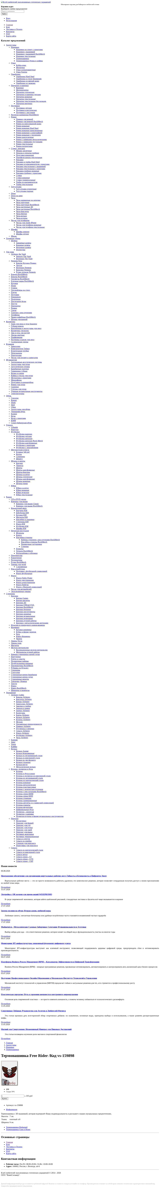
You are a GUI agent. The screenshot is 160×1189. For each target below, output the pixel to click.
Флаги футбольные (24, 573)
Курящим (10, 344)
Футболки (15, 432)
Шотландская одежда (20, 450)
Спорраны (20, 456)
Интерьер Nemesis (23, 268)
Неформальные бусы (25, 809)
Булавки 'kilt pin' (23, 452)
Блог (8, 27)
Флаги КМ (20, 524)
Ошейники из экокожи (25, 83)
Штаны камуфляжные (25, 479)
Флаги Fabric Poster (24, 578)
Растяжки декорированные (27, 836)
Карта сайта (11, 36)
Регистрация (11, 20)
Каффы (14, 747)
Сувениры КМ (22, 522)
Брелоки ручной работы (26, 621)
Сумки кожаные (23, 178)
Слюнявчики (21, 567)
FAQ (8, 34)
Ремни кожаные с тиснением (28, 135)
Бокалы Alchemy (23, 697)
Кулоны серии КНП (24, 796)
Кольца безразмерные (25, 753)
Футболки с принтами (25, 445)
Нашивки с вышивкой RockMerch (30, 54)
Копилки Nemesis (23, 270)
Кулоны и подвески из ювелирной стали (33, 776)
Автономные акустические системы (26, 362)
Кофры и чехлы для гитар (22, 376)
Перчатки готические (25, 92)
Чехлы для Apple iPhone (26, 223)
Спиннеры (15, 670)
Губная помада (17, 326)
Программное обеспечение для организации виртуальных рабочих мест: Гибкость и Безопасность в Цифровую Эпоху (54, 876)
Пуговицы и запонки (25, 729)
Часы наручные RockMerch (27, 205)
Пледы (14, 292)
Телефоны (15, 315)
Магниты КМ (22, 517)
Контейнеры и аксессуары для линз (26, 328)
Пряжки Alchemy (23, 726)
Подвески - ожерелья (25, 812)
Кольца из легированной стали (29, 756)
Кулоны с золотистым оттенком (29, 789)
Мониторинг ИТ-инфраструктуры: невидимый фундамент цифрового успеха (36, 943)
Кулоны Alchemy (23, 720)
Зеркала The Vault (23, 256)
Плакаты (20, 549)
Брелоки (14, 596)
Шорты (19, 468)
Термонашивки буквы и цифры (29, 61)
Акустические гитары (20, 367)
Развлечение (16, 558)
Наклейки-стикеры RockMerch (34, 542)
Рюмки (14, 308)
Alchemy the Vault (18, 254)
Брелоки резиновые (24, 618)
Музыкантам (11, 360)
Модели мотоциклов (20, 648)
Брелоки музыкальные (25, 616)
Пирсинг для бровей (25, 823)
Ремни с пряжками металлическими (31, 139)
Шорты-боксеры (23, 472)
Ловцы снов (16, 643)
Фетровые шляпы (23, 247)
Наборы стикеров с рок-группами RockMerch (40, 540)
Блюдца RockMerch (19, 274)
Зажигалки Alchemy (24, 704)
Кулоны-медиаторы (24, 807)
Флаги (13, 576)
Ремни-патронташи (24, 146)
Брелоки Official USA (25, 605)
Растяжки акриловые (25, 834)
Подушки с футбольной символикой (31, 571)
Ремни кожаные (23, 126)
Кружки (14, 283)
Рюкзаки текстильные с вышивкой (31, 166)
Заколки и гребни (23, 706)
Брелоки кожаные (23, 614)
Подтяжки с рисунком (25, 112)
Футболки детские (24, 436)
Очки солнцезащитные (26, 70)
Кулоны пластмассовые (26, 787)
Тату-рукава (16, 187)
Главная (9, 25)
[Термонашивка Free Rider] (9, 1085)
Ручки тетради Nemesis (26, 272)
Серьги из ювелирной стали (28, 852)
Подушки (15, 295)
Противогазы (16, 555)
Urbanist (14, 427)
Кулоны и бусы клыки (25, 774)
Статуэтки (15, 672)
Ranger (14, 400)
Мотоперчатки (22, 90)
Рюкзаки (19, 160)
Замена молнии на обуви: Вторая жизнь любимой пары (26, 911)
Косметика (10, 322)
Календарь (20, 713)
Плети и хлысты (18, 659)
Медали (19, 722)
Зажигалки (15, 346)
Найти (4, 14)
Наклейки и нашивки (25, 519)
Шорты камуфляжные (25, 470)
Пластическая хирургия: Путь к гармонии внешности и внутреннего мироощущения (39, 994)
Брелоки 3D (21, 603)
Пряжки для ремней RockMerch (29, 121)
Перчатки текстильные (26, 99)
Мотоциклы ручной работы (28, 652)
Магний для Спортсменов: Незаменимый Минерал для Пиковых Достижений (36, 1029)
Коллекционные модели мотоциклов (32, 650)
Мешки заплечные (24, 151)
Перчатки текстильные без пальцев (31, 101)
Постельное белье (18, 301)
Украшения (11, 693)
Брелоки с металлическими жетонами (32, 623)
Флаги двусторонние (25, 580)
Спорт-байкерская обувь (21, 423)
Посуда (14, 304)
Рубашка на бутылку (19, 668)
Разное (9, 497)
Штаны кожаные (23, 481)
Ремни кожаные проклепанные (29, 130)
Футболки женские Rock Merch (29, 441)
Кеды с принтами (18, 418)
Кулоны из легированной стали (29, 778)
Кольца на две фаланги (26, 760)
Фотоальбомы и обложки (27, 553)
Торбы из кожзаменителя (26, 182)
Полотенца (15, 299)
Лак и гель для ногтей (20, 333)
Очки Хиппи (21, 72)
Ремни (13, 117)
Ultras (13, 407)
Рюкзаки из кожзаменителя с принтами (33, 164)
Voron (13, 744)
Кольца (14, 749)
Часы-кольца (21, 216)
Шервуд (19, 459)
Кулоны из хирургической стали (30, 780)
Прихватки (15, 306)
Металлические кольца (26, 767)
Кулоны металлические (26, 785)
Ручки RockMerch (18, 562)
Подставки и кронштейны (22, 382)
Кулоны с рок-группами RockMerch (31, 792)
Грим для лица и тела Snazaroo (24, 324)
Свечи (13, 310)
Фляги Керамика (23, 636)
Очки (13, 63)
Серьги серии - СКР (24, 861)
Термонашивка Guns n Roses (18, 1129)
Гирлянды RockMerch (20, 279)
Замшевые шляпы (23, 243)
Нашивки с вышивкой (25, 52)
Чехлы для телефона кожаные (28, 225)
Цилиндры (20, 250)
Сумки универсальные (25, 180)
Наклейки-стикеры (24, 537)
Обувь (8, 396)
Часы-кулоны (21, 218)
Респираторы (16, 560)
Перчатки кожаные (24, 97)
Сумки (19, 175)
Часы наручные (22, 202)
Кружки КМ (21, 515)
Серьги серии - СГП (24, 859)
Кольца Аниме (22, 751)
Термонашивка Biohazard (16, 1127)
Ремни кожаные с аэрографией (29, 133)
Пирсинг (15, 818)
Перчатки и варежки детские (28, 94)
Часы (13, 198)
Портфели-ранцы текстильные (29, 157)
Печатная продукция (20, 531)
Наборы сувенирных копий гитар (25, 654)
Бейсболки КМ (22, 513)
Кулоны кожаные (23, 783)
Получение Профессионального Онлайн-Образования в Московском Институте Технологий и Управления (49, 978)
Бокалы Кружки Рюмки (26, 263)
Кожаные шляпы (23, 245)
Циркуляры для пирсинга (27, 845)
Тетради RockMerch (24, 551)
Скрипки (15, 387)
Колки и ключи (17, 373)
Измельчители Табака (20, 349)
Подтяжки (15, 106)
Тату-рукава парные (24, 191)
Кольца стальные (23, 762)
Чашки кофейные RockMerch (23, 317)
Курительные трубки (20, 351)
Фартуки (14, 429)
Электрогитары (17, 394)
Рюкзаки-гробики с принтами (29, 173)
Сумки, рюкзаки (18, 148)
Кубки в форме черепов (26, 632)
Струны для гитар (18, 389)
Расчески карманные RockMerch (25, 115)
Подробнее (5, 887)
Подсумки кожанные (25, 155)
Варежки (20, 88)
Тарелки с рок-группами (21, 313)
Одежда (9, 425)
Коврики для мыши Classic (27, 504)
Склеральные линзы (19, 342)
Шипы (14, 236)
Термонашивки (22, 58)
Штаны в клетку (23, 474)
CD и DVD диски (18, 499)
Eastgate (14, 740)
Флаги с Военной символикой (29, 587)
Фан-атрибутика (18, 569)
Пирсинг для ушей (24, 830)
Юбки (13, 486)
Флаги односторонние (25, 582)
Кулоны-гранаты (23, 805)
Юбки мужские (22, 492)
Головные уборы (13, 238)
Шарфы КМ (21, 528)
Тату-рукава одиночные (26, 189)
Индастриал (21, 821)
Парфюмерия (16, 337)
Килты (19, 454)
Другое (19, 265)
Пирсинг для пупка (24, 827)
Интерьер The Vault (24, 259)
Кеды (13, 416)
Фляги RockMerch (18, 688)
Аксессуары (11, 45)
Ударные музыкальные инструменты (26, 391)
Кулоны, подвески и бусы (22, 769)
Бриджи (19, 463)
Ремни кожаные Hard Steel (27, 128)
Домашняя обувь (18, 411)
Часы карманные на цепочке (28, 200)
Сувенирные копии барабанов (24, 675)
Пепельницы (16, 353)
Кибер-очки (21, 65)
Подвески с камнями (25, 814)
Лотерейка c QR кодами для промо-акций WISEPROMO (26, 894)
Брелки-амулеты (23, 600)
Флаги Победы (22, 585)
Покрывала (16, 297)
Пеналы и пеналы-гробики (27, 153)
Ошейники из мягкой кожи (27, 81)
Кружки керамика (23, 630)
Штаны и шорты (18, 461)
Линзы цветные (17, 335)
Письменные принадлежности (29, 724)
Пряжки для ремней (24, 119)
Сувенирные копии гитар (22, 677)
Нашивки (15, 47)
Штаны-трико (22, 483)
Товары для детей (18, 564)
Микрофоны (16, 380)
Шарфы (14, 229)
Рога (18, 634)
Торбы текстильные (24, 184)
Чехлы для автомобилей (21, 589)
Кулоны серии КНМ (24, 794)
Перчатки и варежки (20, 85)
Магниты (15, 645)
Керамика (15, 627)
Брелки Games (22, 598)
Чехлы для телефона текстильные (30, 227)
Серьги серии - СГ (24, 857)
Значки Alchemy (23, 711)
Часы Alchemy (22, 738)
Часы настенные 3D (24, 207)
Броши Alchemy (23, 702)
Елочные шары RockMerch (22, 281)
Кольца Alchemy (23, 717)
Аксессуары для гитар (20, 364)
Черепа (19, 639)
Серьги (14, 848)
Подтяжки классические (26, 110)
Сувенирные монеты (20, 679)
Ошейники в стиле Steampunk (29, 79)
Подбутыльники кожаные (22, 663)
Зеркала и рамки (23, 708)
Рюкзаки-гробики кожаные (27, 171)
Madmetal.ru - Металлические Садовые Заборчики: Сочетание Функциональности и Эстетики (43, 927)
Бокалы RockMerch (19, 277)
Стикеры (25, 546)
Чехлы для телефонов (20, 220)
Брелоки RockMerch (24, 607)
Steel (13, 405)
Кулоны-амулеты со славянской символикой (35, 803)
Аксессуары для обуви (20, 409)
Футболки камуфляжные (26, 443)
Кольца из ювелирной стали (28, 758)
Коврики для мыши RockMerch (29, 506)
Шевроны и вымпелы (20, 690)
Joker (13, 742)
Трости (14, 684)
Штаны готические (24, 477)
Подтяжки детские (24, 108)
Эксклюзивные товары (21, 591)
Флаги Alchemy (22, 733)
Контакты (10, 31)
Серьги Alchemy (23, 731)
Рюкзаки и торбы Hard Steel (28, 162)
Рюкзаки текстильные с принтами (30, 169)
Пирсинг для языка (24, 832)
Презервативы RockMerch (22, 666)
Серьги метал (22, 854)
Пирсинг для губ (23, 825)
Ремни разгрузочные (25, 137)
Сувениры (10, 594)
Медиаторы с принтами (21, 378)
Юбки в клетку (22, 488)
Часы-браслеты (22, 211)
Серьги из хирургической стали (29, 850)
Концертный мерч (18, 508)
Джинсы (19, 465)
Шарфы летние (22, 234)
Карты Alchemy (22, 715)
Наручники (16, 657)
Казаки (14, 414)
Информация (11, 1109)
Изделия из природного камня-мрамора (28, 625)
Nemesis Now (16, 261)
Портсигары (16, 355)
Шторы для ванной (19, 319)
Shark (13, 402)
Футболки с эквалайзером (27, 447)
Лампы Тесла (16, 641)
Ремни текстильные (24, 144)
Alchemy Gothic (17, 695)
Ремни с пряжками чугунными (29, 142)
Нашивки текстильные (26, 56)
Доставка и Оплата (14, 29)
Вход (8, 18)
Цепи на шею (16, 196)
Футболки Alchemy (24, 735)
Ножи (13, 286)
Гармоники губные (19, 371)
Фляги (13, 686)
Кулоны (19, 771)
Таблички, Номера (19, 681)
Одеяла (14, 288)
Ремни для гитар (18, 385)
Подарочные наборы (20, 661)
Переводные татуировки (31, 544)
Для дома (10, 252)
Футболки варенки (24, 434)
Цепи (13, 193)
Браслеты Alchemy (24, 699)
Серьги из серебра (24, 841)
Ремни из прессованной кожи (28, 124)
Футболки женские (24, 438)
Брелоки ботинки (23, 609)
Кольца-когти (22, 765)
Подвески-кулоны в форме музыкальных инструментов (40, 816)
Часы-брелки (21, 214)
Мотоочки (20, 67)
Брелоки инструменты (25, 612)
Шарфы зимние (22, 232)
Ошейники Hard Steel (25, 76)
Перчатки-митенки (24, 103)
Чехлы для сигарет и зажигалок (24, 358)
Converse (14, 398)
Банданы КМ (21, 510)
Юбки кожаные (22, 490)
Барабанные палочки (20, 369)
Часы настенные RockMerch (28, 209)
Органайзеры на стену (20, 290)
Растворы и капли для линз (22, 340)
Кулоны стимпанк (23, 798)
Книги (19, 535)
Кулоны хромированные (26, 800)
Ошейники (15, 74)
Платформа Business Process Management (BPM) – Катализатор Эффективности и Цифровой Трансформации (50, 962)
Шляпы (14, 241)
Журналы (20, 533)
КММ (13, 420)
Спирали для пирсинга (26, 843)
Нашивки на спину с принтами (29, 49)
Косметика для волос (20, 331)
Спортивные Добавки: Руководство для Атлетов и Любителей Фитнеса (33, 1011)
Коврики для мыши (19, 501)
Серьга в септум (23, 839)
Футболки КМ (22, 526)
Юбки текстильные (24, 495)
